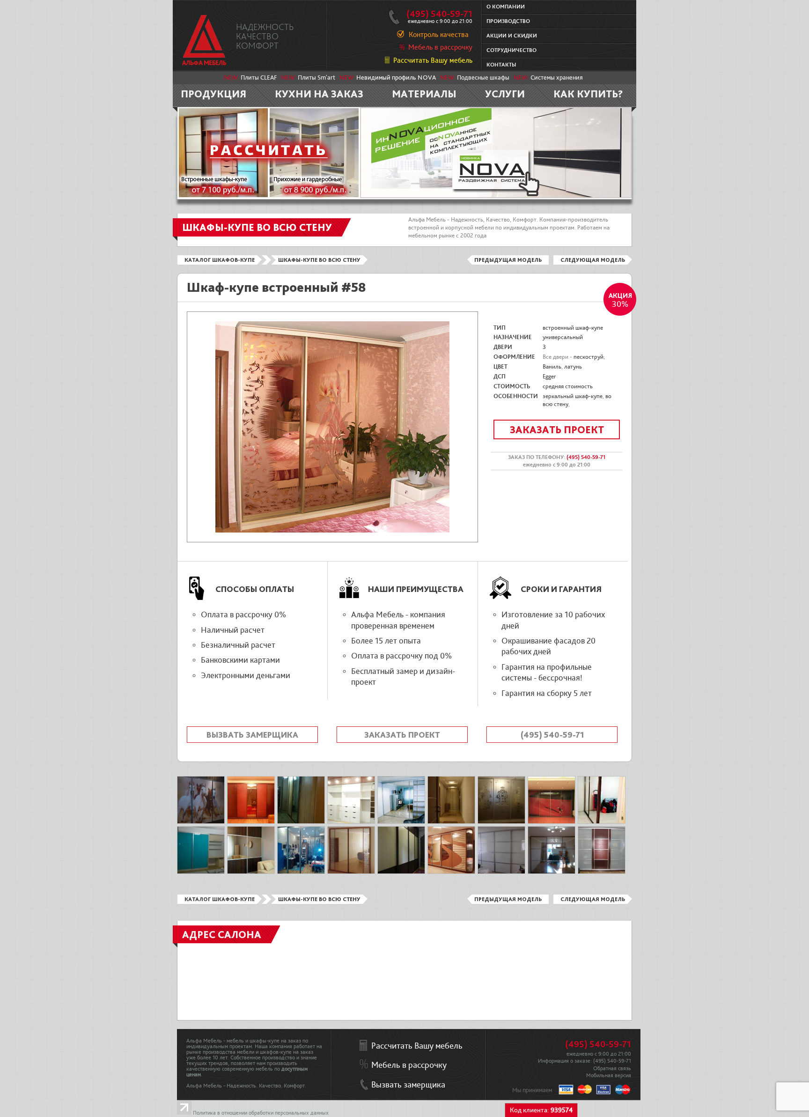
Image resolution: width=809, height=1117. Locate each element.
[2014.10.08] (501, 822)
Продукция (213, 94)
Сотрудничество (511, 50)
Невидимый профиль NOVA (396, 77)
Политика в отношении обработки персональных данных (261, 1113)
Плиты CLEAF (259, 77)
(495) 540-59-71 (439, 14)
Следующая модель (592, 260)
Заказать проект (557, 429)
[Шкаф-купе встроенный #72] (401, 822)
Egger (549, 376)
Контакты (501, 65)
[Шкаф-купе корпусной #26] (451, 872)
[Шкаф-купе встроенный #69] (451, 822)
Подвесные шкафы (483, 77)
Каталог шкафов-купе (219, 260)
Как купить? (588, 94)
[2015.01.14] (201, 822)
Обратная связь (612, 1068)
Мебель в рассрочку (440, 47)
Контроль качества (439, 34)
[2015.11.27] (301, 872)
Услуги (505, 94)
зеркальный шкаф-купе (573, 396)
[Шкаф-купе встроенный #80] (501, 872)
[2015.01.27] (301, 822)
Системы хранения (556, 77)
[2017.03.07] (351, 822)
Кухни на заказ (319, 94)
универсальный (563, 337)
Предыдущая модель (508, 260)
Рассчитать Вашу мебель (432, 60)
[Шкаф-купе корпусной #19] (251, 822)
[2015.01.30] (201, 872)
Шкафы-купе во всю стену (319, 260)
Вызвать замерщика (252, 735)
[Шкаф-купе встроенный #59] (251, 872)
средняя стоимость (568, 386)
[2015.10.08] (401, 872)
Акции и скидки (511, 36)
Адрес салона (221, 934)
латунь (573, 366)
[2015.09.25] (551, 872)
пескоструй (588, 357)
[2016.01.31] (601, 822)
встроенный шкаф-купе (573, 328)
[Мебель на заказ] (204, 40)
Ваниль (552, 366)
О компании (505, 7)
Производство (508, 21)
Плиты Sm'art (316, 77)
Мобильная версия (608, 1076)
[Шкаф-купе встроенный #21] (551, 822)
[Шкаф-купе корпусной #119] (601, 872)
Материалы (424, 94)
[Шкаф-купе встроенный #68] (351, 872)
